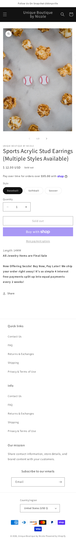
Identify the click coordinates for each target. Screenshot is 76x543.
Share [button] (11, 293)
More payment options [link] (38, 241)
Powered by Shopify (56, 536)
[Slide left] (29, 138)
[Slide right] (46, 138)
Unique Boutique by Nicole (32, 536)
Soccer (55, 191)
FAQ (10, 345)
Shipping (13, 362)
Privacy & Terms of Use (22, 371)
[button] (5, 14)
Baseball (15, 191)
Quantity (8, 199)
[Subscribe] (60, 482)
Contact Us (15, 336)
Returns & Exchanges (21, 354)
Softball (35, 191)
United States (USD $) (36, 508)
